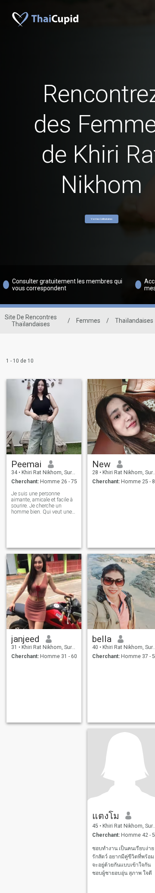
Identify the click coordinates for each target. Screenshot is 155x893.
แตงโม (105, 816)
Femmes (88, 320)
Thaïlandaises (134, 320)
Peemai (26, 464)
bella (102, 639)
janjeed (25, 639)
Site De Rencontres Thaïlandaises (31, 321)
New (101, 464)
